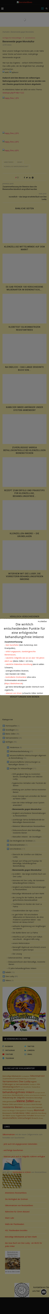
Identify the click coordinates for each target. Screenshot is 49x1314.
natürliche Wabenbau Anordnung (19, 664)
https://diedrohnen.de (13, 683)
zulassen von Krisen (14, 693)
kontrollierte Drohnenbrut (16, 677)
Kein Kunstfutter (12, 645)
